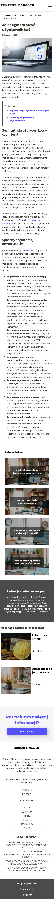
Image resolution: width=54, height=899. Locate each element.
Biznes (21, 15)
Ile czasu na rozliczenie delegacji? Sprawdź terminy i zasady (27, 532)
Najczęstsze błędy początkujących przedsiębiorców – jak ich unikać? (27, 502)
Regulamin (27, 894)
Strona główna (9, 15)
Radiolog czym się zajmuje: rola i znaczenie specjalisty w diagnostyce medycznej (27, 845)
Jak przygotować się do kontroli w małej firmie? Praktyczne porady (26, 869)
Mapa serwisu (26, 889)
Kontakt (27, 794)
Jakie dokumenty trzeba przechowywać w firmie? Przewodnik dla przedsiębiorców (27, 562)
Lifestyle (27, 820)
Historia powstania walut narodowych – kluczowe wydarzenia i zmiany (27, 862)
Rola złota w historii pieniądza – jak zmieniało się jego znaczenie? (42, 637)
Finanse (27, 816)
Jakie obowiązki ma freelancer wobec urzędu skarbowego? (27, 472)
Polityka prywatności (27, 883)
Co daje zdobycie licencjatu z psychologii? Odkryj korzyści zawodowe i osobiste (27, 854)
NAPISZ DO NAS (27, 731)
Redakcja (27, 790)
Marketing (27, 824)
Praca (27, 828)
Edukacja (27, 811)
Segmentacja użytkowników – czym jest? (29, 112)
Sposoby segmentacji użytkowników (21, 119)
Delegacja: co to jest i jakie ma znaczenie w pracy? (42, 670)
